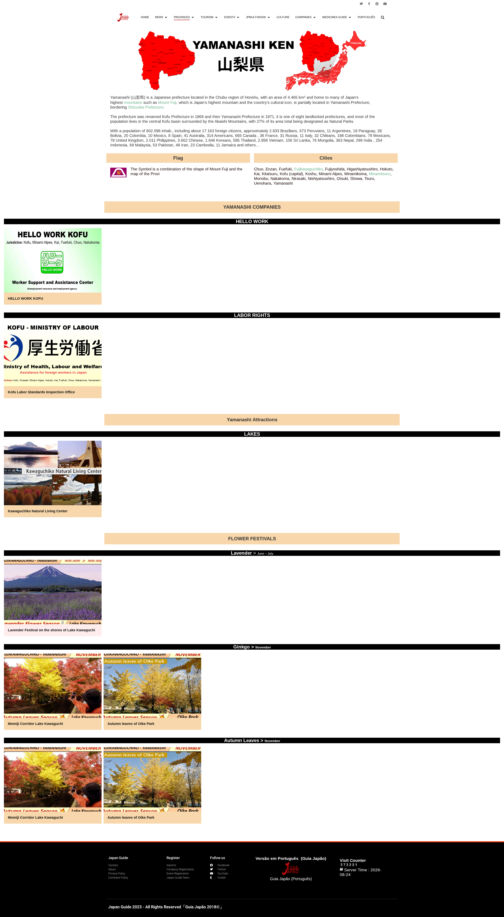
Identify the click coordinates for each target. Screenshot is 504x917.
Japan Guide (118, 858)
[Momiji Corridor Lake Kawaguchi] (53, 692)
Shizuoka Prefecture (145, 107)
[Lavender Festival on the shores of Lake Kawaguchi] (53, 598)
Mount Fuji (167, 102)
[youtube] (385, 3)
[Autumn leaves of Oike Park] (152, 692)
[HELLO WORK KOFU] (53, 266)
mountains (133, 102)
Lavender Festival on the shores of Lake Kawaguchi (51, 630)
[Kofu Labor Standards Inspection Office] (53, 360)
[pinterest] (377, 3)
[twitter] (361, 3)
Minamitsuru (379, 174)
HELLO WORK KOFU (25, 298)
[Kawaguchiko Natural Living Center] (53, 479)
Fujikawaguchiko (308, 169)
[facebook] (369, 3)
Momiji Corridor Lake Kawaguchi (35, 724)
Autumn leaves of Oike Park (130, 724)
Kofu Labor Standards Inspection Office (41, 392)
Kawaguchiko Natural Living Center (38, 511)
